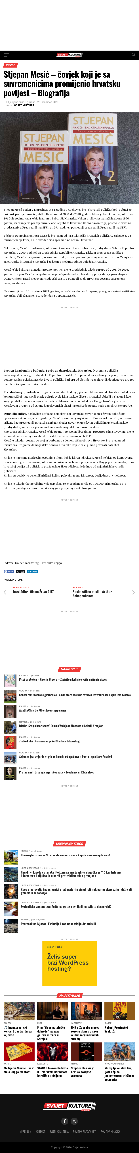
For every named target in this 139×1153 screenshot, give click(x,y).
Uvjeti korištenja (59, 1131)
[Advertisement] (69, 25)
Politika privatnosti (84, 1131)
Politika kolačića (110, 1131)
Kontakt (40, 1131)
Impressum (25, 1131)
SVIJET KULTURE (23, 105)
